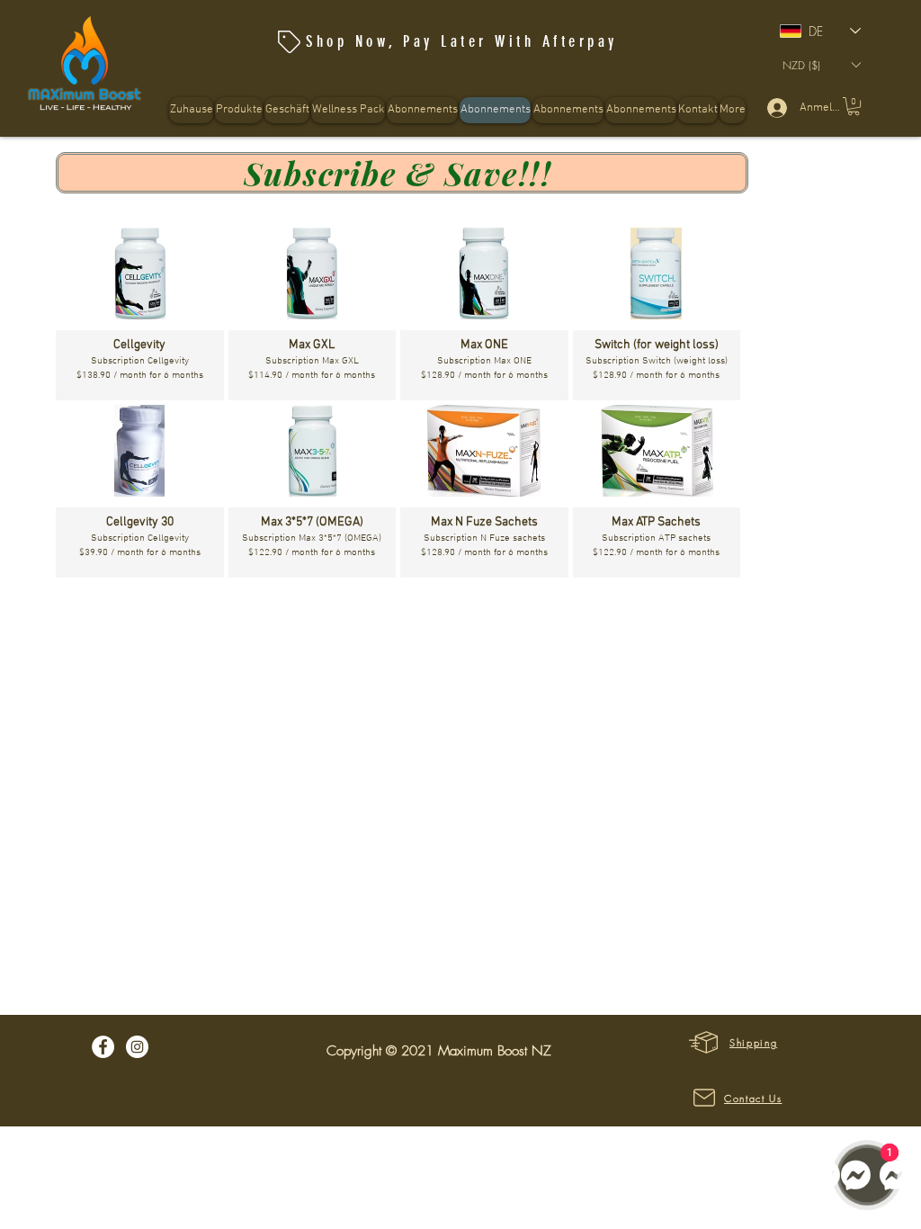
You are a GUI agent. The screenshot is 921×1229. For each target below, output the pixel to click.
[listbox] (821, 64)
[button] (348, 110)
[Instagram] (137, 1047)
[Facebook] (103, 1047)
